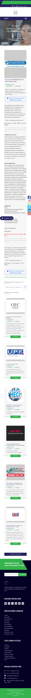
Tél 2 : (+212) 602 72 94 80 (13, 673)
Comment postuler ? (8, 650)
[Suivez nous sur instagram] (9, 603)
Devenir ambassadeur (8, 628)
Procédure (6, 648)
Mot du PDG (7, 617)
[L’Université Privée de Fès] (15, 353)
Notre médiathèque (8, 626)
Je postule (15, 336)
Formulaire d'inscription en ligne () (16, 99)
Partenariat (6, 630)
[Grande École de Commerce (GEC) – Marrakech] (15, 306)
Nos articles (6, 622)
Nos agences (7, 646)
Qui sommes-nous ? (8, 619)
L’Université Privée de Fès (12, 364)
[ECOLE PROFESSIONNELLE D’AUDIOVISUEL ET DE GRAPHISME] (15, 433)
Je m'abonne (22, 574)
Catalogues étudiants (8, 656)
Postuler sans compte (22, 6)
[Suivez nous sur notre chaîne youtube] (23, 603)
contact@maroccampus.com (13, 675)
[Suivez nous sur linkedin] (19, 603)
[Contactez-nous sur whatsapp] (12, 603)
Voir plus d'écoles (15, 554)
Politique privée (10, 693)
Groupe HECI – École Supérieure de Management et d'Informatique (14, 406)
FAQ (14, 6)
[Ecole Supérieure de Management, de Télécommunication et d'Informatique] (15, 472)
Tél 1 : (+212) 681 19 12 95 (13, 670)
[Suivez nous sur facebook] (5, 603)
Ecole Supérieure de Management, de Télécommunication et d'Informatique (14, 484)
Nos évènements (7, 624)
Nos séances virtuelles (9, 634)
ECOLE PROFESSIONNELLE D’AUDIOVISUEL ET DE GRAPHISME (15, 445)
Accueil (9, 38)
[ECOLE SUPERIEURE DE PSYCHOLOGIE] (15, 64)
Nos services (7, 621)
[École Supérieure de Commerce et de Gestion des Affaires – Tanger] (15, 514)
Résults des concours (8, 632)
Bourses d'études (7, 652)
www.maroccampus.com (12, 678)
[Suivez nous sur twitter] (16, 603)
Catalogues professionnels (9, 658)
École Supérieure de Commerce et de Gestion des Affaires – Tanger (14, 526)
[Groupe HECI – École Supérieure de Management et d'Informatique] (15, 394)
